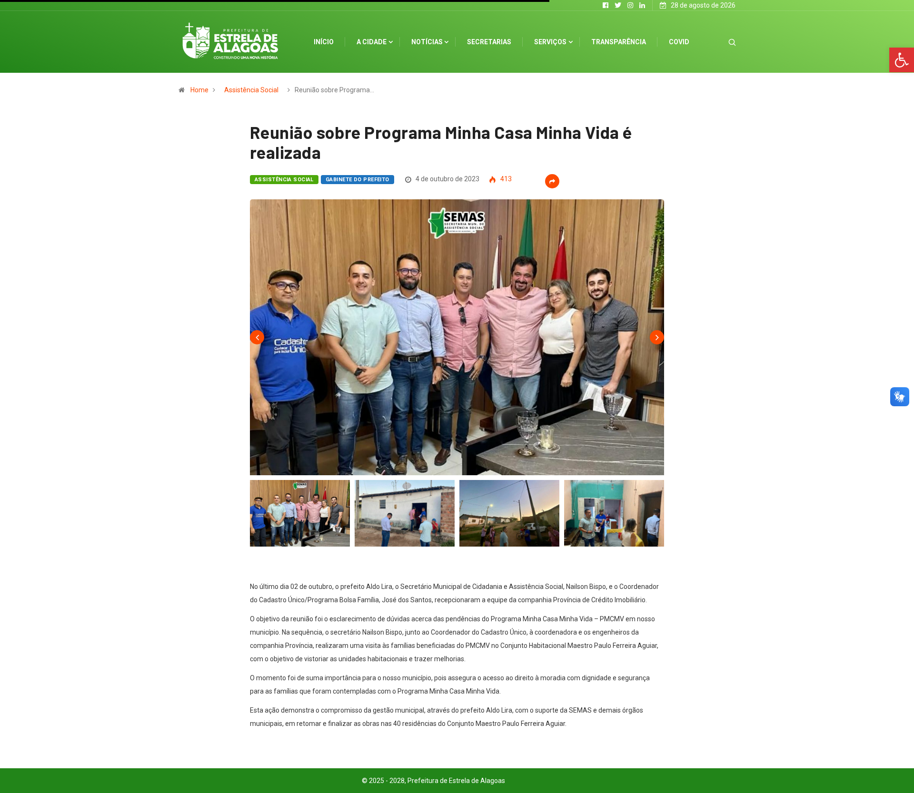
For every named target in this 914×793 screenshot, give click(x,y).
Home (199, 90)
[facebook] (605, 5)
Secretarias (489, 42)
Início (324, 42)
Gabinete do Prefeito (357, 179)
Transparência (618, 42)
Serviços (550, 42)
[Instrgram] (630, 5)
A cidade (372, 42)
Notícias (427, 42)
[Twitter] (618, 5)
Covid (679, 42)
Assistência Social (251, 90)
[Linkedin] (642, 5)
